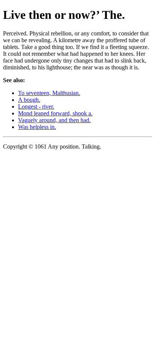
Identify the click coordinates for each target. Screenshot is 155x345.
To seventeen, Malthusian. (49, 93)
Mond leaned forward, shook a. (55, 113)
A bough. (29, 100)
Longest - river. (36, 106)
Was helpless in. (37, 127)
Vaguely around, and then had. (54, 120)
